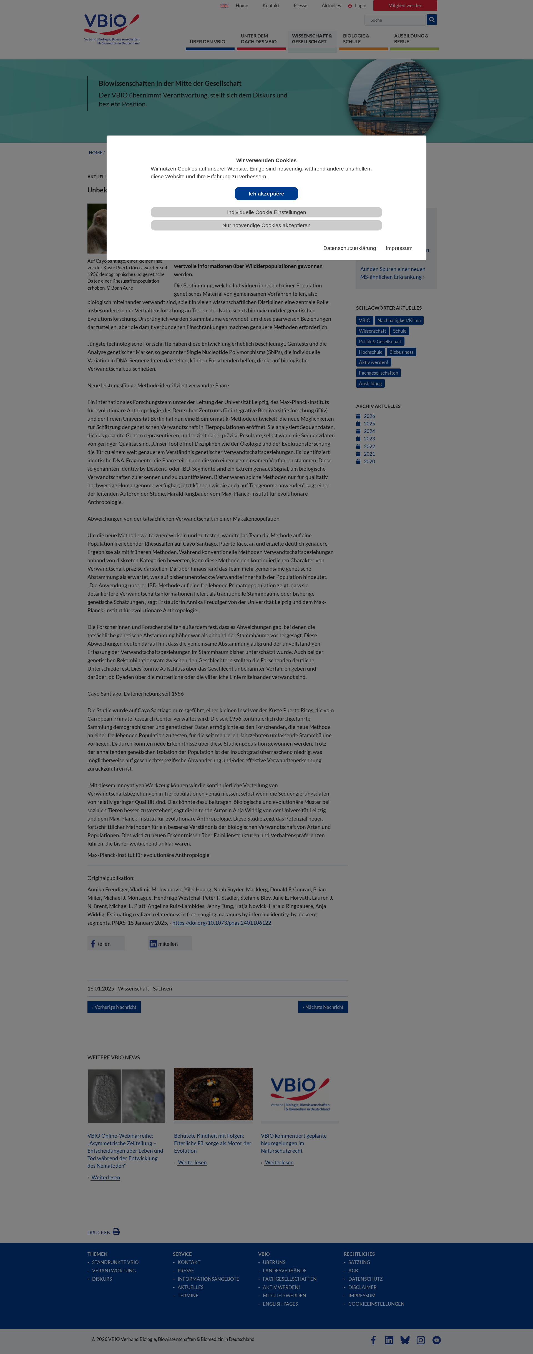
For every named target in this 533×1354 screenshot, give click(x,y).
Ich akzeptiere (266, 194)
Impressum (399, 248)
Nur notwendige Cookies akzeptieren (266, 225)
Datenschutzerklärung (349, 248)
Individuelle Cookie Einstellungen (266, 212)
